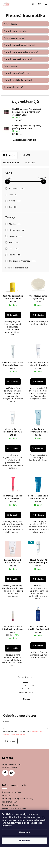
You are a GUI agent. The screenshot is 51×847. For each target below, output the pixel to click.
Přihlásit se (10, 741)
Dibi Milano (16, 230)
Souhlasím (24, 840)
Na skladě (16, 188)
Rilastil (14, 255)
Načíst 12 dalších (25, 677)
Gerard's (14, 236)
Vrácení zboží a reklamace (14, 808)
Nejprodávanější (11, 162)
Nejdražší (25, 155)
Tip (12, 207)
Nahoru (26, 699)
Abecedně (30, 162)
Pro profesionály (9, 802)
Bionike (14, 224)
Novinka (14, 201)
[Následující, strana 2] (25, 685)
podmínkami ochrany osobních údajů (23, 732)
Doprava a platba (10, 805)
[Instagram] (12, 773)
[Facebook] (5, 773)
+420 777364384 (9, 767)
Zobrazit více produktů (24, 139)
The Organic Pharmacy (22, 261)
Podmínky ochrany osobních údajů (18, 798)
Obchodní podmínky (11, 792)
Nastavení (24, 832)
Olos (13, 248)
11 (33, 685)
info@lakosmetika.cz (11, 764)
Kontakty (6, 795)
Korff (13, 242)
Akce (12, 194)
